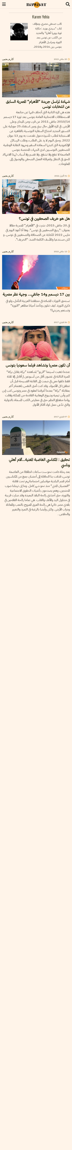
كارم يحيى (8, 59)
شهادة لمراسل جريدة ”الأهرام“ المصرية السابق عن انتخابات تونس (38, 104)
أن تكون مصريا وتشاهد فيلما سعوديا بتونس (38, 365)
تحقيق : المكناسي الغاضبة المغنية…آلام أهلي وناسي (39, 462)
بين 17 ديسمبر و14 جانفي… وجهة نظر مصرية (36, 294)
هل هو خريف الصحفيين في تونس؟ (44, 218)
